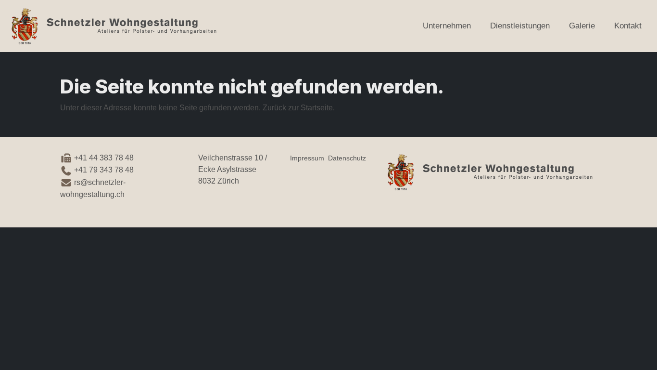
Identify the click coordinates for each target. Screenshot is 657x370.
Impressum (307, 158)
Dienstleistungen (520, 25)
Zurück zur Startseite (298, 108)
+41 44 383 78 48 (104, 158)
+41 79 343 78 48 (103, 170)
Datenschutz (347, 158)
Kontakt (628, 25)
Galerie (582, 25)
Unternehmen (447, 25)
